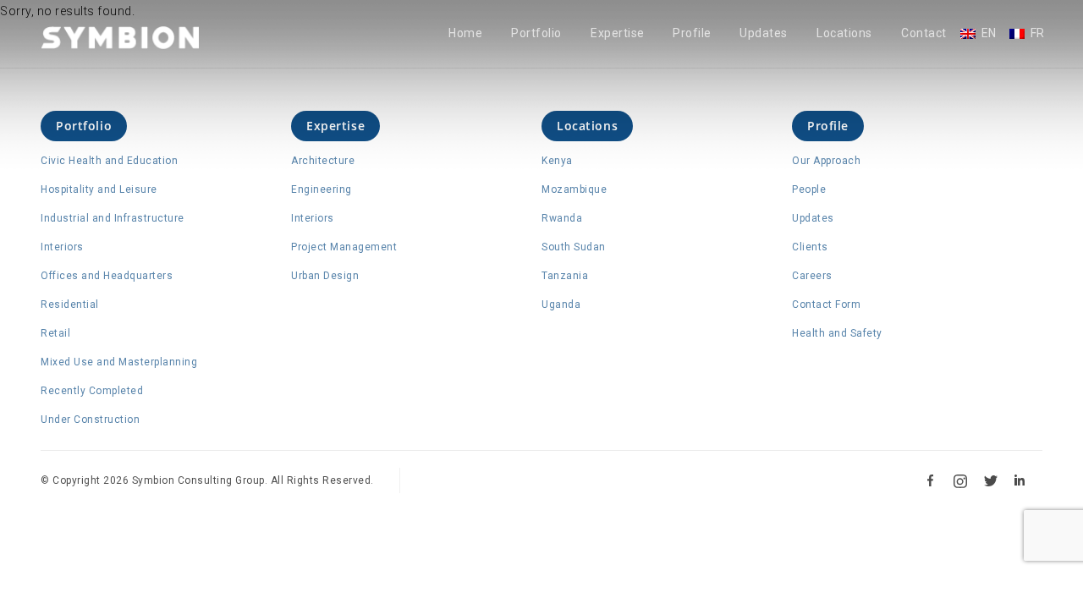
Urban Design (325, 276)
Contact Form (826, 304)
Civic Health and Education (109, 161)
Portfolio (536, 33)
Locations (844, 33)
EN (989, 33)
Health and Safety (837, 333)
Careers (812, 276)
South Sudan (574, 247)
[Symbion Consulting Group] (120, 37)
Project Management (344, 247)
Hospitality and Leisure (99, 189)
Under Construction (90, 419)
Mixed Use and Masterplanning (119, 362)
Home (465, 33)
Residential (70, 304)
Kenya (557, 161)
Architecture (323, 161)
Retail (55, 333)
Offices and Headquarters (107, 276)
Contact (924, 33)
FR (1038, 33)
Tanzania (565, 276)
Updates (763, 33)
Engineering (321, 189)
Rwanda (562, 218)
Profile (692, 33)
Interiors (62, 247)
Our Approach (826, 161)
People (809, 189)
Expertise (618, 33)
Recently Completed (92, 391)
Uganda (561, 304)
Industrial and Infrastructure (112, 218)
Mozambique (574, 189)
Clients (810, 247)
